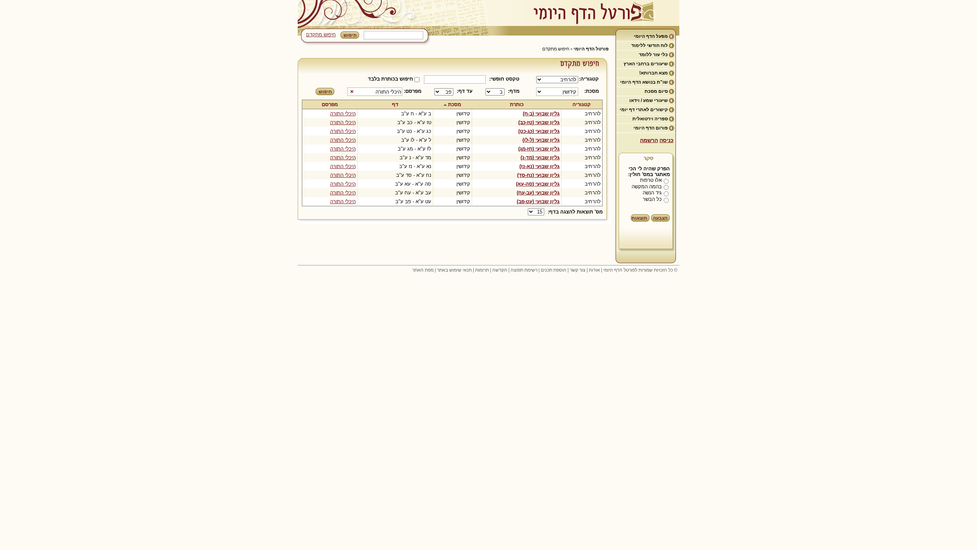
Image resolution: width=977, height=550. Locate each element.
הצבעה (660, 218)
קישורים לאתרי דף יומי (644, 109)
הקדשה (499, 270)
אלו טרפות (651, 180)
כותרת (517, 104)
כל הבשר (652, 199)
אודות (594, 270)
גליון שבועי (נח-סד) (538, 175)
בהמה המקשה (647, 186)
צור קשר (577, 270)
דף (395, 104)
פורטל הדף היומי (591, 49)
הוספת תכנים (553, 270)
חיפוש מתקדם (321, 34)
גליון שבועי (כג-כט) (538, 131)
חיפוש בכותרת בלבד (390, 79)
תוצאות (639, 218)
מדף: (513, 91)
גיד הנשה (652, 193)
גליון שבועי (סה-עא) (537, 184)
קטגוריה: (590, 79)
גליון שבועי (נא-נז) (539, 166)
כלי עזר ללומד (653, 54)
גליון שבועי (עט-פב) (538, 201)
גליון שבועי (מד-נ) (540, 157)
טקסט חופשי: (504, 79)
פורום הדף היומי (651, 128)
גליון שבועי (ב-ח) (541, 113)
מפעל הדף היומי (651, 36)
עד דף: (464, 91)
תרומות (482, 270)
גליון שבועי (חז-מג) (538, 149)
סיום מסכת (656, 91)
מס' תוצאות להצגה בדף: (575, 212)
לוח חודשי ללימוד (649, 45)
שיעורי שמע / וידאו (648, 100)
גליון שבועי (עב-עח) (538, 193)
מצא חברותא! (653, 73)
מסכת (454, 104)
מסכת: (591, 91)
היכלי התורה (343, 113)
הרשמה (649, 140)
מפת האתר (423, 270)
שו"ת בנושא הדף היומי (644, 82)
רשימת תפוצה (524, 270)
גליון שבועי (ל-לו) (540, 140)
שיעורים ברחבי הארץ (646, 63)
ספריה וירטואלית (650, 118)
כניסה (666, 140)
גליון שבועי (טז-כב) (538, 122)
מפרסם (330, 104)
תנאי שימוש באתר (454, 270)
